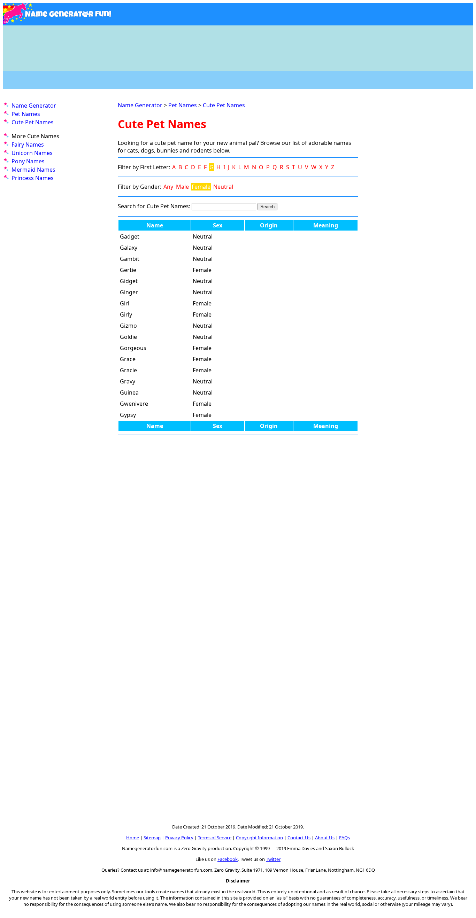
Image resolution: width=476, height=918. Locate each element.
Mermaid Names (33, 169)
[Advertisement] (238, 44)
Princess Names (32, 178)
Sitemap (152, 837)
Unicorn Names (32, 153)
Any (168, 186)
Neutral (223, 186)
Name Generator (33, 105)
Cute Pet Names (32, 122)
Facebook (227, 859)
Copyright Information (259, 837)
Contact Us (298, 837)
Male (182, 186)
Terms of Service (214, 837)
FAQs (344, 837)
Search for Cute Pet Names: (154, 206)
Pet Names (25, 114)
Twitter (273, 859)
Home (132, 837)
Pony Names (28, 161)
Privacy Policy (179, 837)
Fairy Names (27, 144)
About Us (325, 837)
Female (201, 186)
